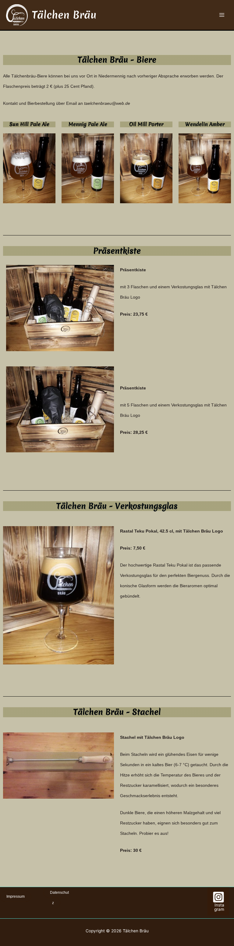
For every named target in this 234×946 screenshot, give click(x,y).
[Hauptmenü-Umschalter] (222, 15)
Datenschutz (59, 897)
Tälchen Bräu (64, 15)
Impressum (15, 896)
